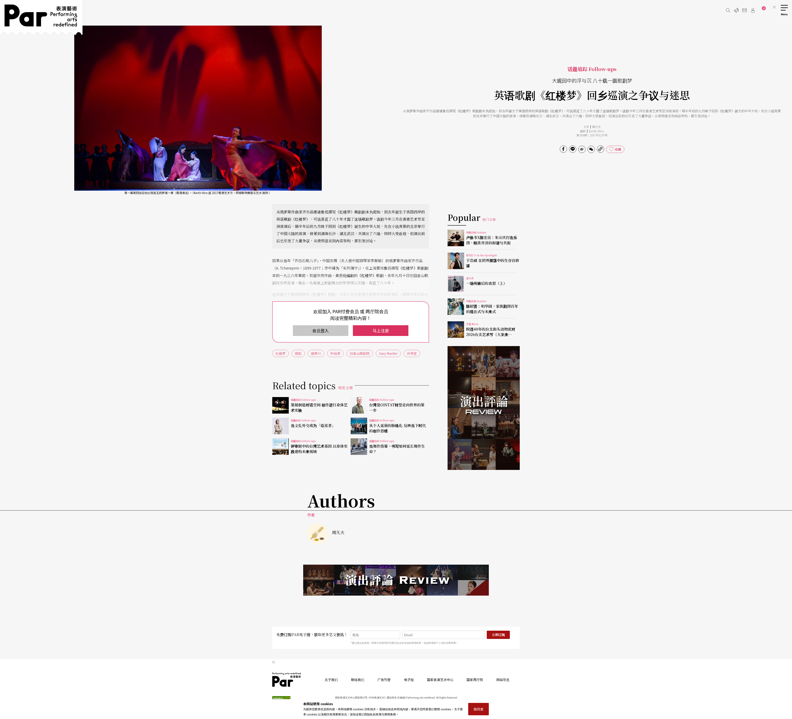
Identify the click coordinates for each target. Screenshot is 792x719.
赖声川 (316, 353)
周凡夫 (596, 127)
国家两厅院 (475, 679)
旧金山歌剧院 (360, 353)
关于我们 (331, 679)
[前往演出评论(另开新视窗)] (484, 408)
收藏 (618, 149)
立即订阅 (498, 634)
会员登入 (320, 330)
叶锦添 (335, 353)
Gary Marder (388, 353)
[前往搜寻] (728, 10)
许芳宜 (412, 353)
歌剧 (298, 353)
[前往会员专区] (753, 10)
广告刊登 (384, 679)
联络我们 (357, 679)
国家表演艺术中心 (440, 679)
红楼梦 (280, 353)
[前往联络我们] (744, 10)
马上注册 (380, 330)
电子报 (409, 679)
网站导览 (502, 679)
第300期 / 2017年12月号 (592, 135)
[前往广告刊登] (736, 10)
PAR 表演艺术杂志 (286, 679)
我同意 (478, 709)
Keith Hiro (596, 131)
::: (774, 6)
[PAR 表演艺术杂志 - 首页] (41, 17)
